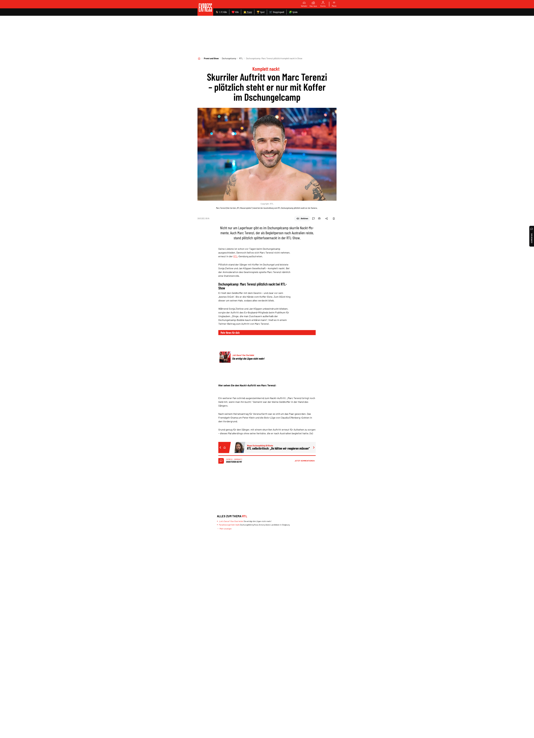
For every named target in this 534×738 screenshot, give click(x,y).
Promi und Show (211, 58)
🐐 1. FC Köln (221, 12)
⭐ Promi (247, 12)
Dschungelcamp (229, 58)
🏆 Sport (261, 12)
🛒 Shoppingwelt (276, 12)
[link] (205, 8)
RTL (241, 58)
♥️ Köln (235, 12)
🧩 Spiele (293, 12)
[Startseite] (199, 58)
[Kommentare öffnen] (313, 218)
